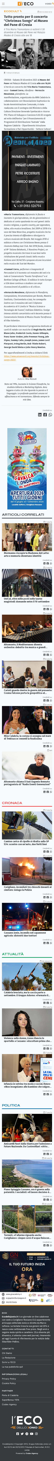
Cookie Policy (9, 1383)
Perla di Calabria (10, 1395)
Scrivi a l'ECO (8, 1362)
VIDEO (48, 3)
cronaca (12, 803)
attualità (13, 954)
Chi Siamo (7, 1353)
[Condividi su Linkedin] (40, 414)
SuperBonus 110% (10, 1400)
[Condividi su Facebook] (45, 414)
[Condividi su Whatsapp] (50, 414)
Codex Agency (9, 1404)
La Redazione (8, 1357)
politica (11, 1105)
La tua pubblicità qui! (12, 1366)
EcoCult (12, 11)
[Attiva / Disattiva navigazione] (3, 3)
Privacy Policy (9, 1378)
